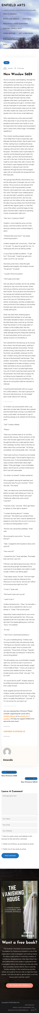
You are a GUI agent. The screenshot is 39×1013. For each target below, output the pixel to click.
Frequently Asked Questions (15, 24)
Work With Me (9, 33)
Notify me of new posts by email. (14, 849)
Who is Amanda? (10, 14)
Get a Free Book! (26, 33)
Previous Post (10, 772)
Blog (5, 44)
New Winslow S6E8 (9, 776)
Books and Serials (11, 19)
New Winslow (29, 1005)
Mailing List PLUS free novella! (18, 1010)
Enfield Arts (13, 5)
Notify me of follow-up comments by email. (18, 844)
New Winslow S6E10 (29, 782)
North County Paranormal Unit (23, 1007)
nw (6, 63)
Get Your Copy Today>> (19, 985)
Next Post (29, 778)
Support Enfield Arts (12, 28)
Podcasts (27, 19)
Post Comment (10, 856)
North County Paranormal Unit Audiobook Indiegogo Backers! (17, 39)
